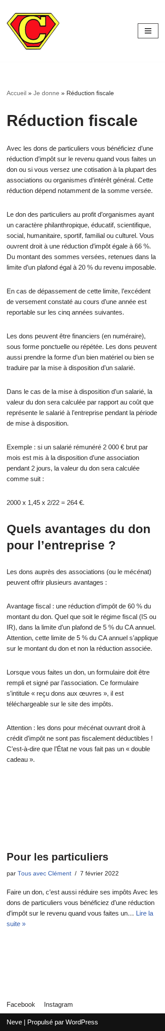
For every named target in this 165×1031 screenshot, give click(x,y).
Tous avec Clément (44, 873)
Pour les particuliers (57, 857)
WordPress (82, 1022)
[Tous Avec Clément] (33, 31)
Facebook (21, 1004)
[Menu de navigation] (148, 30)
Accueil (16, 92)
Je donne (46, 92)
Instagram (58, 1004)
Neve (14, 1022)
